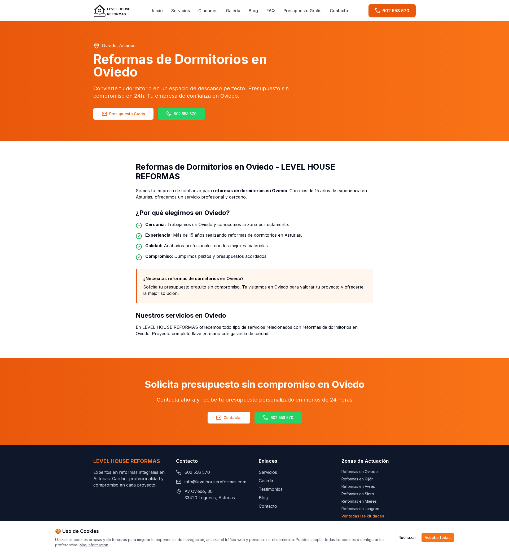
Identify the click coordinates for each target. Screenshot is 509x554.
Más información (94, 545)
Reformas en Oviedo (359, 471)
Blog (253, 10)
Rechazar (407, 537)
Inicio (157, 10)
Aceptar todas (438, 537)
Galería (233, 10)
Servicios (180, 10)
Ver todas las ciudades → (365, 516)
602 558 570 (185, 113)
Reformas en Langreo (360, 508)
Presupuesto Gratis (302, 10)
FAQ (270, 10)
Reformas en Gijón (357, 479)
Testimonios (271, 489)
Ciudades (207, 10)
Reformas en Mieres (359, 501)
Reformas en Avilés (358, 486)
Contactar (232, 417)
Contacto (339, 10)
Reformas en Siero (357, 494)
